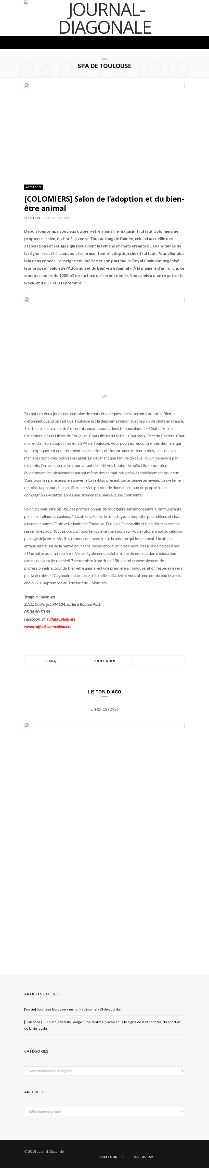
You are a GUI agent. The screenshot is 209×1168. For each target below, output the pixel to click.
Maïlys (35, 218)
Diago (96, 709)
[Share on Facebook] (152, 661)
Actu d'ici (33, 187)
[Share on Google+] (164, 661)
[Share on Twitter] (158, 661)
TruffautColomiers (60, 618)
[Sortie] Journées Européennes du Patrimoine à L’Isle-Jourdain (73, 1009)
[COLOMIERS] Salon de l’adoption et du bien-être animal (104, 203)
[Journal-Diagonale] (104, 18)
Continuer (104, 661)
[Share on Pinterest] (170, 661)
